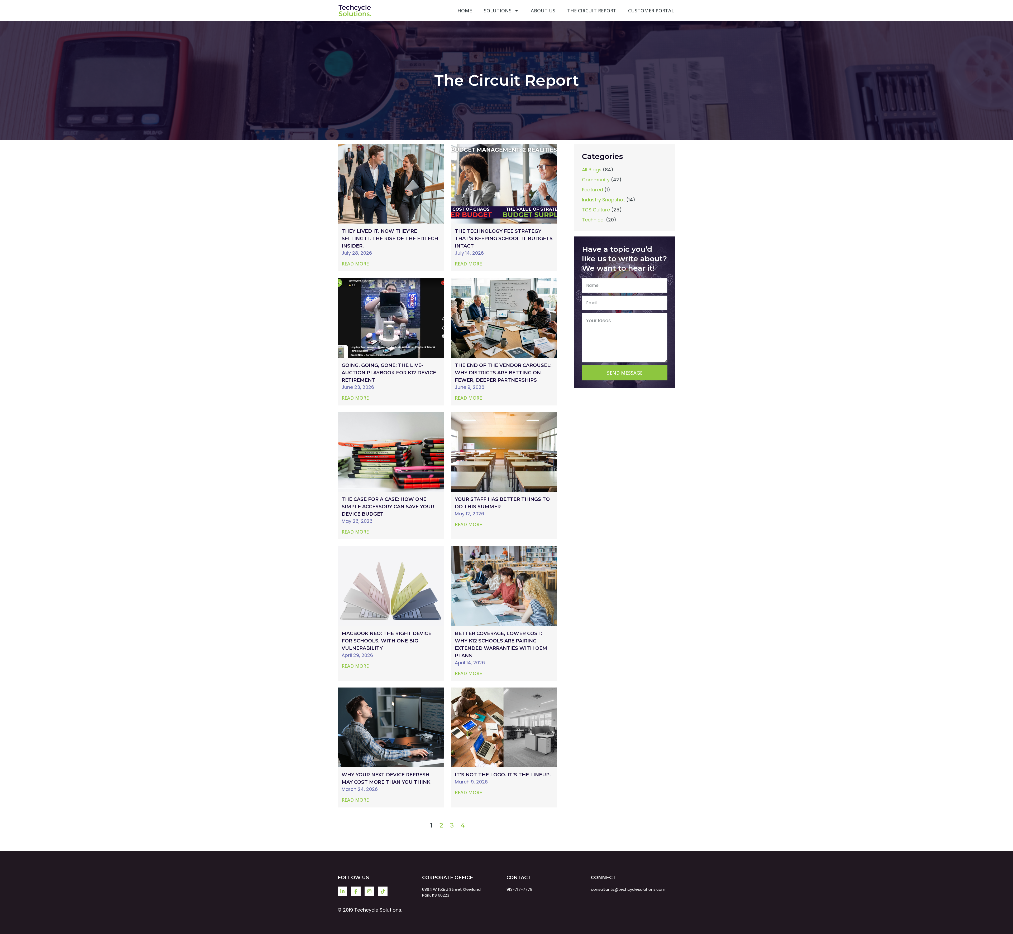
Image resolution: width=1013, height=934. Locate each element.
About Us (543, 10)
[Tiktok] (383, 891)
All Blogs (591, 169)
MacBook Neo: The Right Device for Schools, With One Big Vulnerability (386, 641)
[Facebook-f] (356, 891)
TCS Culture (596, 209)
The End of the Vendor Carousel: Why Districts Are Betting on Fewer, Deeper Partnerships (503, 372)
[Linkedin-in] (342, 891)
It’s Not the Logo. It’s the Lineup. (503, 775)
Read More (355, 263)
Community (596, 179)
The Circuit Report (591, 10)
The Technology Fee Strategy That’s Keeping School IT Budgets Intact (504, 238)
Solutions (498, 10)
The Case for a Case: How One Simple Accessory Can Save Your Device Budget (388, 506)
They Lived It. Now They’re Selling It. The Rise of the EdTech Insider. (390, 238)
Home (464, 10)
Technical (593, 219)
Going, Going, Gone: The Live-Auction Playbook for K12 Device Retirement (389, 372)
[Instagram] (369, 891)
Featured (592, 189)
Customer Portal (651, 10)
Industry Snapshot (603, 199)
